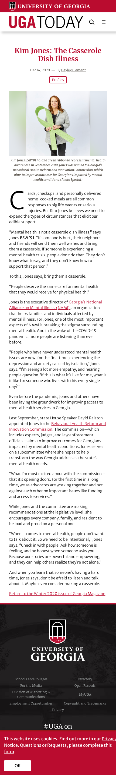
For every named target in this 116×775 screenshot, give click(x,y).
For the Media (31, 686)
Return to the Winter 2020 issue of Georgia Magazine (57, 593)
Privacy (58, 710)
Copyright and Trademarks (85, 703)
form (9, 751)
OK (18, 765)
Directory (85, 679)
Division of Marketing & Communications (31, 694)
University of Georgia (58, 640)
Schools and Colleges (31, 679)
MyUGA (85, 694)
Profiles (58, 80)
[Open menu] (103, 22)
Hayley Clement (73, 70)
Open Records (84, 686)
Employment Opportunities (31, 703)
